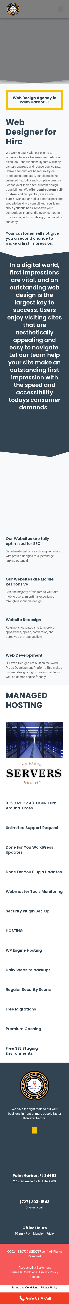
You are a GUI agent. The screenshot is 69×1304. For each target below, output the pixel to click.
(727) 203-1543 (34, 1201)
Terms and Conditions (25, 1287)
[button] (60, 9)
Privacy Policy (49, 1287)
